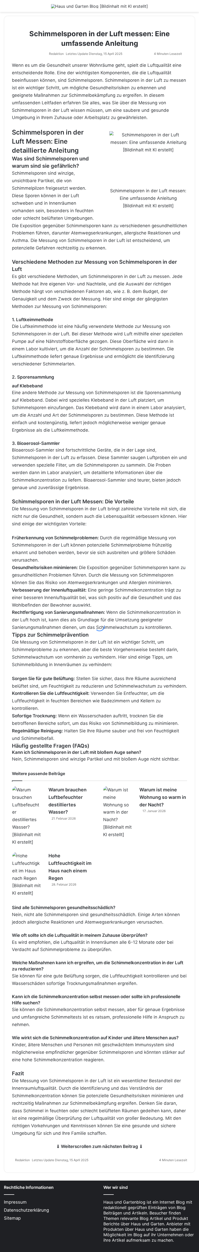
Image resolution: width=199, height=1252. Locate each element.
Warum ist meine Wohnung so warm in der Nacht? (162, 797)
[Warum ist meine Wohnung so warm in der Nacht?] (117, 812)
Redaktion (56, 54)
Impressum (15, 1202)
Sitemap (12, 1218)
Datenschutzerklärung (26, 1210)
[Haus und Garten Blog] (99, 6)
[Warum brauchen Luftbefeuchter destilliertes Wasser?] (26, 816)
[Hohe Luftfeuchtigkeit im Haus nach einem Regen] (26, 874)
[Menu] (6, 8)
